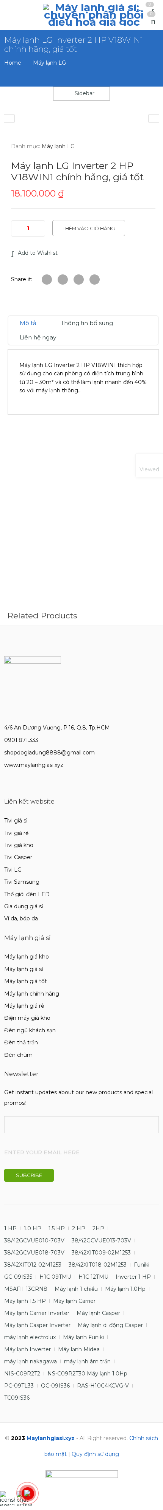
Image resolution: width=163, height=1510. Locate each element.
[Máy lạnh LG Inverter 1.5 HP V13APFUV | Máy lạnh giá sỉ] (9, 118)
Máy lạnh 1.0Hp (125, 1288)
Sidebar (83, 93)
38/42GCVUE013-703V (101, 1240)
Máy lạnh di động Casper (110, 1325)
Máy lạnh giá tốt (25, 981)
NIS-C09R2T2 (22, 1373)
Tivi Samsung (21, 881)
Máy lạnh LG (49, 62)
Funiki (141, 1264)
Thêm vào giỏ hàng (89, 228)
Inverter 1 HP (133, 1276)
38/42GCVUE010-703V (34, 1240)
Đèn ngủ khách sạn (30, 1030)
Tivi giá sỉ (16, 820)
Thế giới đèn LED (27, 894)
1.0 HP (32, 1228)
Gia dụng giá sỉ (23, 906)
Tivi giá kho (18, 845)
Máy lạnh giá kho (26, 956)
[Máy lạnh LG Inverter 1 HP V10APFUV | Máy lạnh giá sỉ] (153, 118)
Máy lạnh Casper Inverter (37, 1325)
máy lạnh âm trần (87, 1361)
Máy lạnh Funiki (83, 1337)
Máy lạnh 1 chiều (76, 1288)
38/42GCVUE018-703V (34, 1252)
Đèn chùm (18, 1055)
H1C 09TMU (55, 1276)
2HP (98, 1228)
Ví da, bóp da (21, 918)
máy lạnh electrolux (30, 1337)
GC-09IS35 (18, 1276)
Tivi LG (13, 869)
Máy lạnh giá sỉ (23, 969)
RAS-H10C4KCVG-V (103, 1385)
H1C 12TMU (93, 1276)
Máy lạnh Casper (98, 1313)
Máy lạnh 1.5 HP (25, 1301)
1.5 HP (57, 1228)
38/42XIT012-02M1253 (32, 1264)
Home (12, 62)
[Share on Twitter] (47, 279)
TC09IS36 (17, 1397)
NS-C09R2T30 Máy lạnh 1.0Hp (87, 1373)
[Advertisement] (81, 522)
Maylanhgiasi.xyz (51, 1438)
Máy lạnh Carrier (74, 1301)
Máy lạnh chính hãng (31, 993)
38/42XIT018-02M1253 (98, 1264)
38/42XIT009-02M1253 (101, 1252)
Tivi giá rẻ (16, 833)
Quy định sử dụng (95, 1454)
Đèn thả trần (21, 1042)
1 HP (10, 1228)
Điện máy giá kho (27, 1017)
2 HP (78, 1228)
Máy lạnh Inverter (27, 1349)
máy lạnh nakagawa (30, 1361)
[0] (153, 21)
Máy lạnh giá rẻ (24, 1005)
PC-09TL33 (19, 1385)
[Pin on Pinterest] (94, 279)
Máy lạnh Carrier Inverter (36, 1313)
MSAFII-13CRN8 (25, 1288)
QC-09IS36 (55, 1385)
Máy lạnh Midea (79, 1349)
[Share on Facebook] (63, 279)
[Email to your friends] (79, 279)
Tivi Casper (18, 857)
